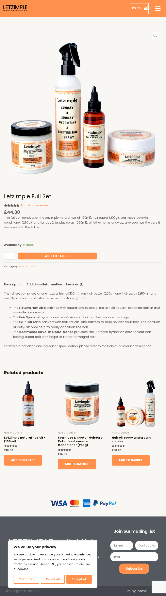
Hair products (28, 266)
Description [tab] (13, 284)
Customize (26, 579)
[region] (52, 564)
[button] (155, 35)
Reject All (53, 579)
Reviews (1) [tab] (75, 284)
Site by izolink (136, 591)
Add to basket (57, 256)
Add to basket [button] (23, 460)
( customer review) (35, 205)
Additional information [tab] (44, 284)
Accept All (79, 579)
